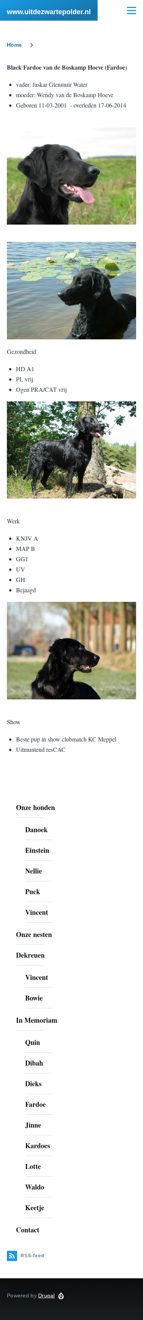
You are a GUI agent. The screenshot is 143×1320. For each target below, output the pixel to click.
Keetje (34, 1207)
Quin (32, 1042)
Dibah (34, 1063)
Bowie (34, 998)
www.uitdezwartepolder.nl (49, 12)
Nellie (33, 871)
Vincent (36, 912)
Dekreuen (30, 955)
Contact (27, 1230)
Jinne (33, 1125)
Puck (32, 891)
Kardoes (37, 1146)
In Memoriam (36, 1020)
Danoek (36, 829)
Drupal (46, 1295)
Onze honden (35, 807)
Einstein (37, 850)
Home (14, 45)
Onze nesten (34, 934)
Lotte (33, 1166)
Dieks (33, 1084)
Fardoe (35, 1104)
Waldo (34, 1187)
